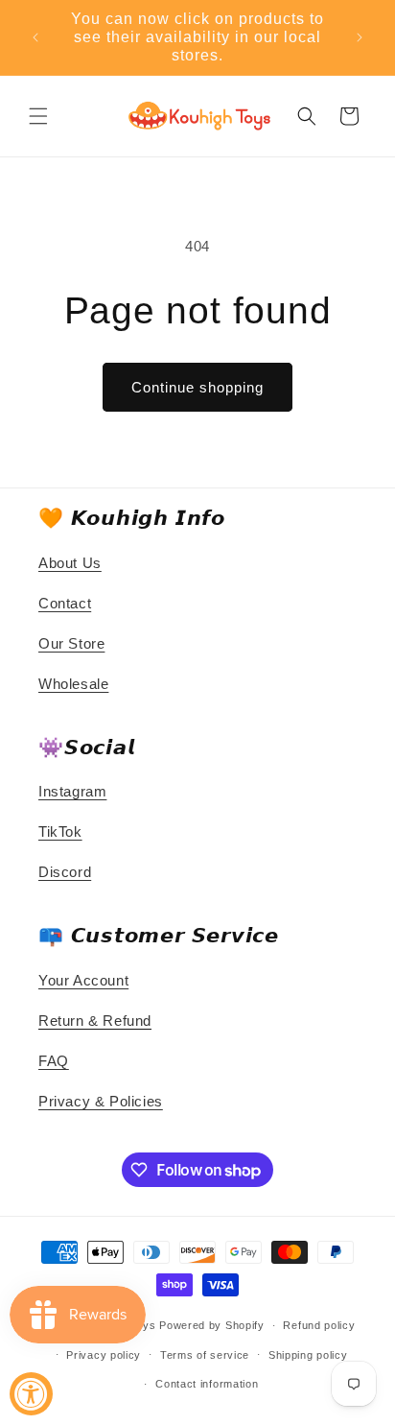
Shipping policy (308, 1355)
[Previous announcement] (35, 37)
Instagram (72, 791)
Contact (64, 603)
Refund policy (319, 1325)
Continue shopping (197, 387)
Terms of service (204, 1355)
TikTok (60, 831)
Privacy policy (103, 1355)
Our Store (71, 643)
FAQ (53, 1061)
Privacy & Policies (100, 1101)
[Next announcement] (359, 37)
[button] (38, 116)
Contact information (206, 1383)
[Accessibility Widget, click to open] (31, 1393)
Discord (64, 872)
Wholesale (73, 684)
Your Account (83, 980)
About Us (70, 563)
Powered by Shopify (212, 1325)
